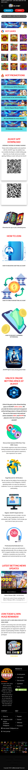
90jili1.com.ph (9, 758)
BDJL (14, 415)
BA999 (21, 415)
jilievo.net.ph (18, 758)
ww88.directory (18, 761)
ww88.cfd (8, 761)
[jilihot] (14, 5)
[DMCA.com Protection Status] (21, 689)
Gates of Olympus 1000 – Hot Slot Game (14, 595)
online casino (18, 406)
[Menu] (2, 6)
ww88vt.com (14, 764)
